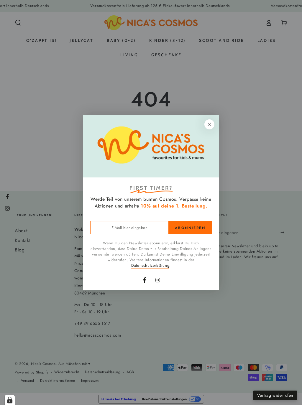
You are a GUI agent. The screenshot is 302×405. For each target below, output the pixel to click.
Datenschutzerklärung (150, 265)
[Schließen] (209, 124)
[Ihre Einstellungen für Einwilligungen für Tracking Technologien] (10, 400)
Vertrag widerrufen (275, 395)
